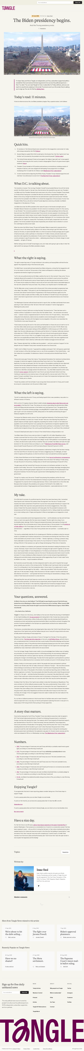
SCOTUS (65, 966)
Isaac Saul (50, 16)
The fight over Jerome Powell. (40, 933)
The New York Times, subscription (50, 176)
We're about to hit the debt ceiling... (13, 933)
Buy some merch (19, 811)
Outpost (15, 1048)
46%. (18, 762)
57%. (18, 751)
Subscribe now (18, 804)
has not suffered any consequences (59, 457)
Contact (52, 1006)
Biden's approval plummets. (68, 933)
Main (34, 983)
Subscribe (77, 2)
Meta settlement (40, 966)
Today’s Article (36, 988)
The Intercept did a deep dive (32, 639)
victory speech (24, 372)
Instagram (70, 993)
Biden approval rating (69, 937)
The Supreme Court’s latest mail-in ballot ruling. (69, 961)
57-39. (18, 777)
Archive (35, 1002)
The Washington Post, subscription (55, 733)
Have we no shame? (10, 959)
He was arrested (34, 617)
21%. (18, 756)
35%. (18, 767)
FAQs (51, 997)
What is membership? (55, 993)
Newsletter (43, 28)
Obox (19, 1048)
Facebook (69, 997)
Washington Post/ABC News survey (55, 444)
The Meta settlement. (38, 959)
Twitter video (59, 156)
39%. (18, 746)
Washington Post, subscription (52, 171)
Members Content (37, 993)
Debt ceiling (11, 937)
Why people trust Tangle (56, 988)
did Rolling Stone (54, 639)
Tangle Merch (36, 1011)
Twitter (69, 988)
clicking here (40, 89)
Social (69, 983)
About (52, 983)
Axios (24, 163)
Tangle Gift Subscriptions (39, 1006)
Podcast (35, 997)
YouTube (69, 1002)
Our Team (52, 1002)
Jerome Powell (40, 937)
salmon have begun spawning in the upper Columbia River (49, 825)
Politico (38, 151)
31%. (18, 772)
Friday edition (9, 966)
